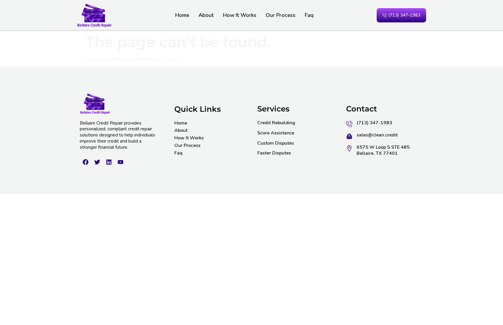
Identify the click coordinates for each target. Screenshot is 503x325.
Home (182, 15)
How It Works (239, 15)
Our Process (280, 15)
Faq (309, 15)
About (206, 15)
